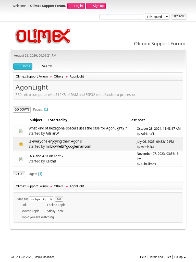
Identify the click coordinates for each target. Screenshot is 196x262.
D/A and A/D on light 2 (46, 156)
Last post (137, 120)
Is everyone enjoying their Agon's (55, 141)
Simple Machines (44, 256)
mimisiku (147, 147)
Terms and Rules (160, 257)
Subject (36, 120)
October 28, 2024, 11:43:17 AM (159, 128)
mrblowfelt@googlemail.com (68, 146)
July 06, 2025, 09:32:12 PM (155, 141)
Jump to (22, 199)
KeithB (51, 161)
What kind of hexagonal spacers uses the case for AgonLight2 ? (78, 128)
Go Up (19, 174)
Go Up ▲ (180, 257)
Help (143, 257)
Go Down (22, 109)
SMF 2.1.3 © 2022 (21, 256)
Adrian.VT (53, 133)
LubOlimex (148, 164)
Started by (58, 120)
